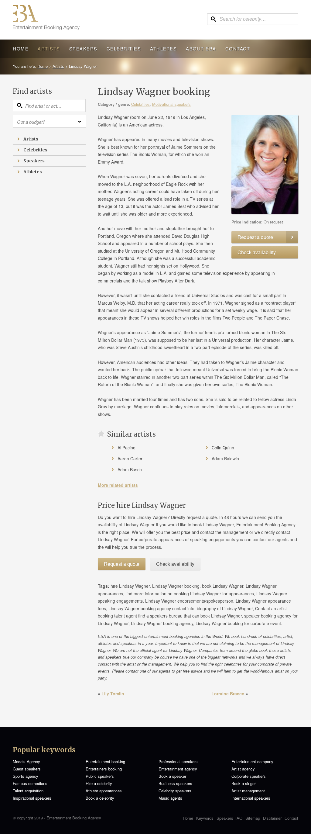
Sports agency (25, 776)
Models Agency (26, 761)
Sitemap (252, 818)
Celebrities (124, 48)
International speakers (250, 798)
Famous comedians (30, 783)
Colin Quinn (223, 448)
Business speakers (175, 783)
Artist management (248, 791)
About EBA (201, 48)
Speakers (83, 48)
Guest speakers (27, 769)
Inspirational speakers (32, 798)
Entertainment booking (105, 761)
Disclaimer (272, 818)
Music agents (170, 798)
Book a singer (243, 783)
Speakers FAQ (229, 818)
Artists (49, 48)
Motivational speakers (171, 104)
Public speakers (100, 776)
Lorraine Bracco (227, 693)
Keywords (205, 818)
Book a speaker (172, 776)
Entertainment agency (178, 769)
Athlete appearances (104, 791)
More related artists (118, 485)
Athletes (163, 48)
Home (21, 48)
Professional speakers (178, 761)
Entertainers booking (104, 769)
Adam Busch (130, 469)
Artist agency (243, 769)
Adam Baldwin (225, 458)
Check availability (257, 252)
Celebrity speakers (175, 791)
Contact (237, 48)
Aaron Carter (130, 458)
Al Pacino (126, 448)
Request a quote (255, 237)
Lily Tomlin (112, 693)
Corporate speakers (248, 776)
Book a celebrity (100, 798)
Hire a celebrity (99, 783)
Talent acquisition (28, 791)
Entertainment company (252, 761)
